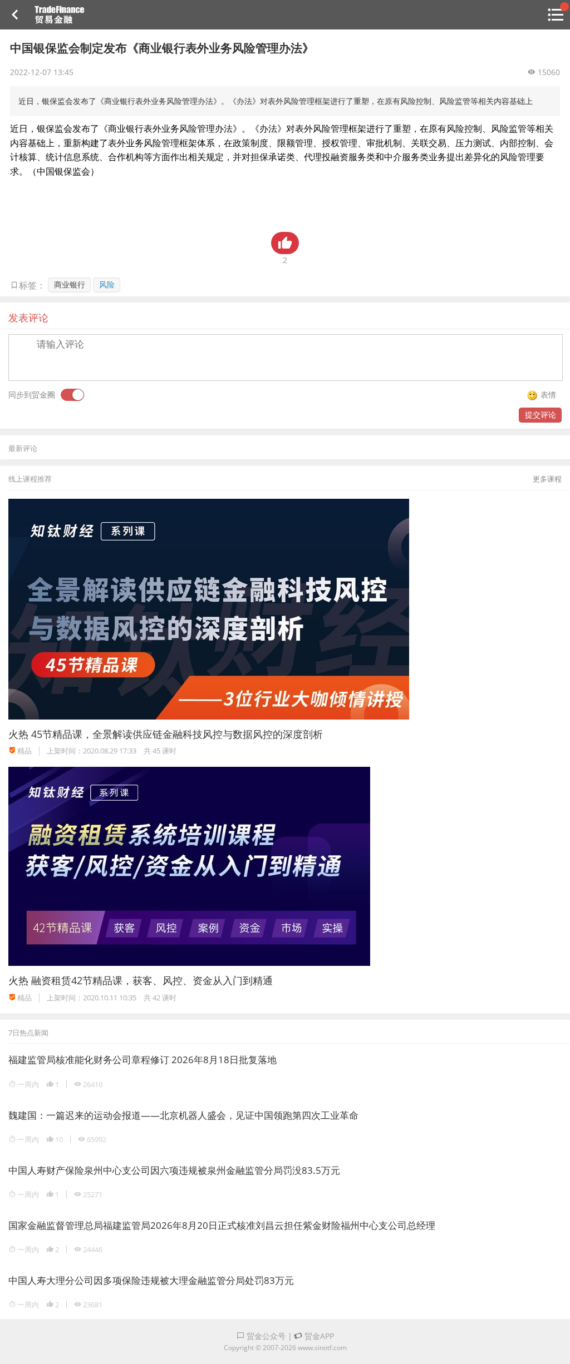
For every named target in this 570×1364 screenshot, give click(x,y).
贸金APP (318, 1336)
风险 (107, 284)
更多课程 (547, 479)
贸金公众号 (265, 1336)
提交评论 (540, 414)
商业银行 (69, 284)
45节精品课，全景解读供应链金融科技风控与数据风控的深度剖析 (177, 734)
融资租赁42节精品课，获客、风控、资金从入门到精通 (152, 980)
